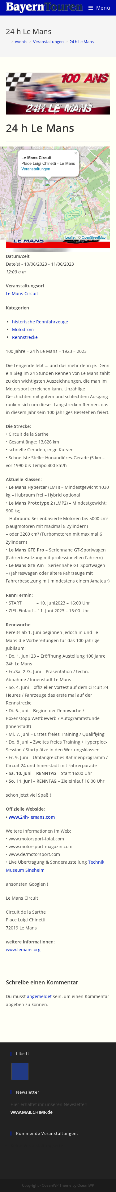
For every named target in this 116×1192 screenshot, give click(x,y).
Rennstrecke (25, 337)
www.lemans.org (23, 949)
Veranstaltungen (35, 169)
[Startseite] (7, 41)
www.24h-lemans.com (31, 817)
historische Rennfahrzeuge (40, 322)
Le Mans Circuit (22, 293)
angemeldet (39, 996)
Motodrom (23, 329)
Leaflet (70, 237)
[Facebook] (19, 1071)
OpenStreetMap (93, 237)
